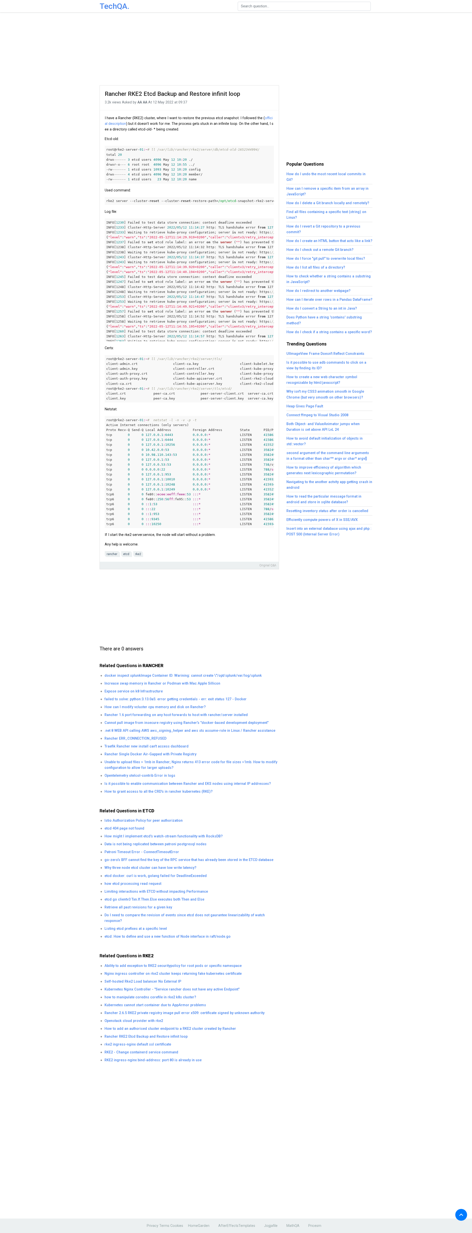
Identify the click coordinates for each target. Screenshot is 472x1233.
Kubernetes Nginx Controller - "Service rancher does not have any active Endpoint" (171, 989)
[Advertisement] (236, 49)
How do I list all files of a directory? (315, 267)
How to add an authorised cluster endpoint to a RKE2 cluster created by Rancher (170, 1029)
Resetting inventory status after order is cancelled (327, 511)
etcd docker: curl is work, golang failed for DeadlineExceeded (155, 876)
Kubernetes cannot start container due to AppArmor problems (155, 1005)
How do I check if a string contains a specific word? (329, 332)
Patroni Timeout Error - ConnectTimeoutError (141, 852)
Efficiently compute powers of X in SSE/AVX (322, 520)
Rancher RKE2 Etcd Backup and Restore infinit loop (172, 93)
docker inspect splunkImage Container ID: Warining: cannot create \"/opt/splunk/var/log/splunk (183, 676)
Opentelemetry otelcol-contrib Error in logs (139, 776)
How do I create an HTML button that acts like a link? (329, 241)
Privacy (152, 1226)
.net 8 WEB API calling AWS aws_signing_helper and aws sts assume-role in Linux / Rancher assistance (189, 731)
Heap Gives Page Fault (304, 406)
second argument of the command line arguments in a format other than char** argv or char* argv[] (327, 456)
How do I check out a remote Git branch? (320, 250)
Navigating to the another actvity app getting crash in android (329, 485)
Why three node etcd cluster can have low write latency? (150, 868)
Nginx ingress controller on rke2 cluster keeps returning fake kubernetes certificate (173, 974)
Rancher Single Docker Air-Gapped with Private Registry (150, 754)
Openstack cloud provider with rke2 (133, 1021)
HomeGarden (198, 1226)
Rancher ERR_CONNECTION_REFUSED (135, 738)
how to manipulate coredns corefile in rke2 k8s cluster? (150, 997)
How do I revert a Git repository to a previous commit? (323, 229)
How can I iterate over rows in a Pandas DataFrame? (329, 300)
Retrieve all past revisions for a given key (138, 907)
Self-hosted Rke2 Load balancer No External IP (142, 981)
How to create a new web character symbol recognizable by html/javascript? (321, 380)
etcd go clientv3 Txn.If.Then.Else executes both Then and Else (154, 899)
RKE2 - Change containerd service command (141, 1052)
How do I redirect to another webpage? (318, 291)
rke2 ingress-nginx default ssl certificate (137, 1044)
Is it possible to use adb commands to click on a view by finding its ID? (326, 365)
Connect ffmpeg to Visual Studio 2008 (317, 415)
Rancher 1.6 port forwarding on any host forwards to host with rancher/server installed (176, 715)
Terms (164, 1226)
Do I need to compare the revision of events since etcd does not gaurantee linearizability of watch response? (184, 918)
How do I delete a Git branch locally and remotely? (327, 203)
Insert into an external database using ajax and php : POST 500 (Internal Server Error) (328, 531)
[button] (461, 1215)
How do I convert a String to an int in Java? (321, 308)
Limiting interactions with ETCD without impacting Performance (156, 891)
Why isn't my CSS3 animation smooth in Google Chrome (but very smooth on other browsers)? (325, 394)
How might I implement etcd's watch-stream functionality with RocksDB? (163, 836)
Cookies (176, 1226)
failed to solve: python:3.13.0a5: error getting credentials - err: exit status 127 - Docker (175, 699)
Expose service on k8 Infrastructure (133, 691)
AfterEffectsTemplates (236, 1226)
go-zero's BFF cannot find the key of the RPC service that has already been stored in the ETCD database (188, 860)
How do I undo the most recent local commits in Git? (326, 177)
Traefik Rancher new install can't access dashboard (146, 746)
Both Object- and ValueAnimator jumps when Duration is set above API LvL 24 (323, 427)
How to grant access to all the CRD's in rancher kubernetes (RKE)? (158, 791)
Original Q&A (267, 565)
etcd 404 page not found (124, 828)
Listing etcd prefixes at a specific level (135, 929)
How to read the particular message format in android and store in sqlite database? (323, 499)
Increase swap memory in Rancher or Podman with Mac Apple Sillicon (162, 683)
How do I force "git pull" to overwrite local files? (325, 259)
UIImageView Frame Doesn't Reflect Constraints (325, 354)
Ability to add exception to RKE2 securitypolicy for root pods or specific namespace (173, 966)
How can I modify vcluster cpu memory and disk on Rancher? (155, 707)
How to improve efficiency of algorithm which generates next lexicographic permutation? (323, 470)
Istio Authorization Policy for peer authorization (143, 820)
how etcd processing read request (132, 884)
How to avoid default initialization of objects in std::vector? (324, 441)
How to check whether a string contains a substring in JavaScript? (328, 279)
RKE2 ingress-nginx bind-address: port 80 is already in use (153, 1060)
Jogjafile (271, 1226)
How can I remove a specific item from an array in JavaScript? (327, 191)
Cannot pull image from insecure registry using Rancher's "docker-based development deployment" (186, 723)
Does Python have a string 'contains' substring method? (324, 320)
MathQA (292, 1226)
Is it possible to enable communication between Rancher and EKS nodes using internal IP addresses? (187, 784)
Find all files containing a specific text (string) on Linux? (326, 215)
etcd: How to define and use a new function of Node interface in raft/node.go (167, 936)
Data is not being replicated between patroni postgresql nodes (155, 844)
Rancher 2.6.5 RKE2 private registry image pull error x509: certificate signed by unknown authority (184, 1013)
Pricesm (314, 1226)
